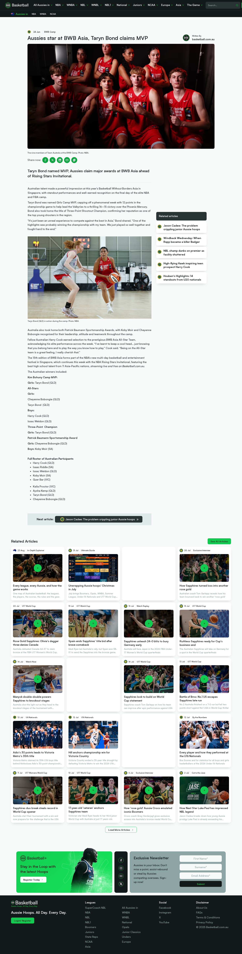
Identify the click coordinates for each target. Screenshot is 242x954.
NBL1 (88, 922)
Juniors (89, 932)
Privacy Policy (204, 922)
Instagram (165, 912)
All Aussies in (130, 907)
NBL (87, 917)
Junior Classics (131, 932)
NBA (87, 912)
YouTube (164, 922)
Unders (126, 936)
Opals (125, 927)
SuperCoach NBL (95, 907)
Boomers (90, 927)
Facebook (165, 907)
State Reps (91, 936)
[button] (66, 868)
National (127, 922)
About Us (201, 907)
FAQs (199, 912)
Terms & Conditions (208, 917)
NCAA (89, 941)
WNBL (125, 917)
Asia (87, 946)
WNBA (126, 912)
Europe (126, 941)
